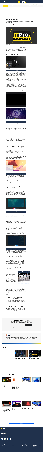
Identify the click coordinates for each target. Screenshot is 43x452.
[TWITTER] (9, 335)
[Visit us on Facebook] (2, 439)
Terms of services (20, 327)
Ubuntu (22, 129)
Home (2, 16)
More (31, 4)
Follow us (21, 47)
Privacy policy (3, 444)
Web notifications (14, 444)
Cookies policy (24, 444)
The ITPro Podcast (30, 5)
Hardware (12, 4)
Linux (8, 16)
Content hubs (24, 4)
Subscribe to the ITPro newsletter (12, 5)
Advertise (28, 4)
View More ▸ (21, 423)
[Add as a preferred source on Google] (3, 433)
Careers (13, 445)
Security (20, 4)
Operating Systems (10, 316)
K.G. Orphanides (17, 24)
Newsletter (25, 47)
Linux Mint (7, 71)
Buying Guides (28, 24)
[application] (16, 99)
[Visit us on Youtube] (7, 439)
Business (6, 4)
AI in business (19, 5)
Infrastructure (16, 4)
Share (7, 47)
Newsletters (34, 444)
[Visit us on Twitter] (5, 439)
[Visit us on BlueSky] (10, 439)
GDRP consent (3, 445)
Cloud (9, 4)
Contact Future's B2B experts (25, 445)
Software (5, 16)
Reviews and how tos (24, 5)
